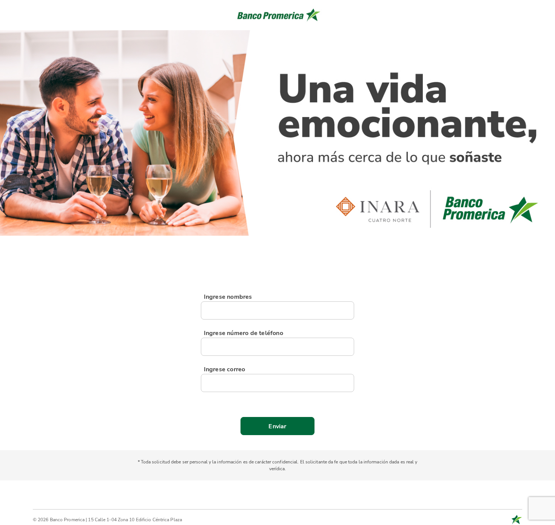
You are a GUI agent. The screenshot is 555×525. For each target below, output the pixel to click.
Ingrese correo (224, 369)
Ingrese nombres (228, 297)
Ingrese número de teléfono (243, 333)
